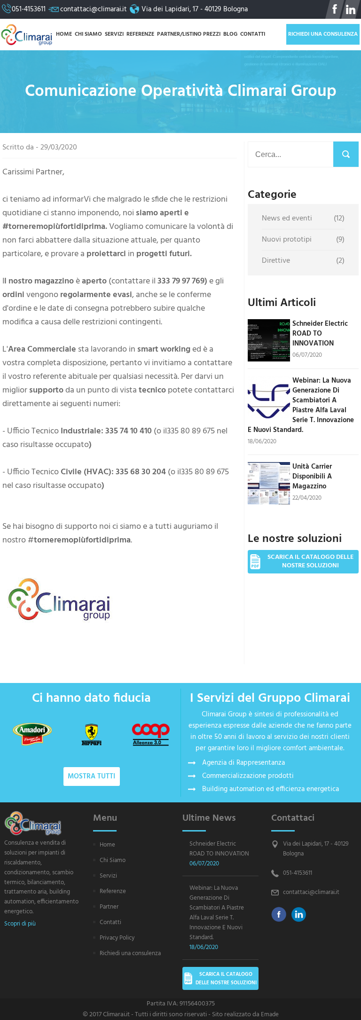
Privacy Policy (117, 938)
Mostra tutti (91, 776)
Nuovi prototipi (303, 240)
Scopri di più (20, 924)
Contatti (252, 34)
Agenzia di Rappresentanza (243, 763)
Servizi (114, 34)
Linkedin (298, 914)
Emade (270, 1015)
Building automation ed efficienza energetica (270, 789)
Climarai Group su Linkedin (350, 9)
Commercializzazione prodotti (248, 776)
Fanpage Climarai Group (334, 9)
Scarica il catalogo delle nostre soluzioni (310, 561)
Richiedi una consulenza (323, 34)
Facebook (278, 914)
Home (64, 34)
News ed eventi (303, 218)
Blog (230, 34)
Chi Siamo (88, 34)
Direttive (303, 261)
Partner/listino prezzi (188, 34)
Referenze (140, 34)
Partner (109, 907)
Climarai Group (26, 34)
